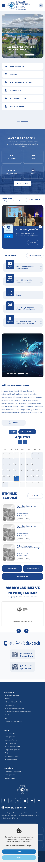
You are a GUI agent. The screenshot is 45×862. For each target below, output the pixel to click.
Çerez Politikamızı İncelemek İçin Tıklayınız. (19, 846)
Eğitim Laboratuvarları (13, 746)
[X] (11, 800)
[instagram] (18, 800)
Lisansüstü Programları (13, 772)
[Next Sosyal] (25, 800)
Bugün (13, 432)
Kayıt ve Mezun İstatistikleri (14, 708)
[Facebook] (4, 800)
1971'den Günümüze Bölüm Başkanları (18, 712)
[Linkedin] (38, 800)
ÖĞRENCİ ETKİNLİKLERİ (33, 569)
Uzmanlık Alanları (11, 740)
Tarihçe (7, 699)
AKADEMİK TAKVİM (22, 576)
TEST (6, 718)
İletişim (7, 715)
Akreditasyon (10, 705)
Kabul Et (19, 851)
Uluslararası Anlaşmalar (13, 721)
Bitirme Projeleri (10, 743)
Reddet (19, 857)
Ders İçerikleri (10, 737)
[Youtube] (32, 800)
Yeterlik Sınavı (10, 778)
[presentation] (4, 226)
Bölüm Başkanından (12, 695)
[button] (18, 121)
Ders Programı (10, 733)
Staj (6, 753)
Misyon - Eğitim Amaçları (13, 702)
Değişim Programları (12, 750)
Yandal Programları (12, 759)
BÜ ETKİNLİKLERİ (12, 569)
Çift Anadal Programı (12, 756)
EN (41, 5)
